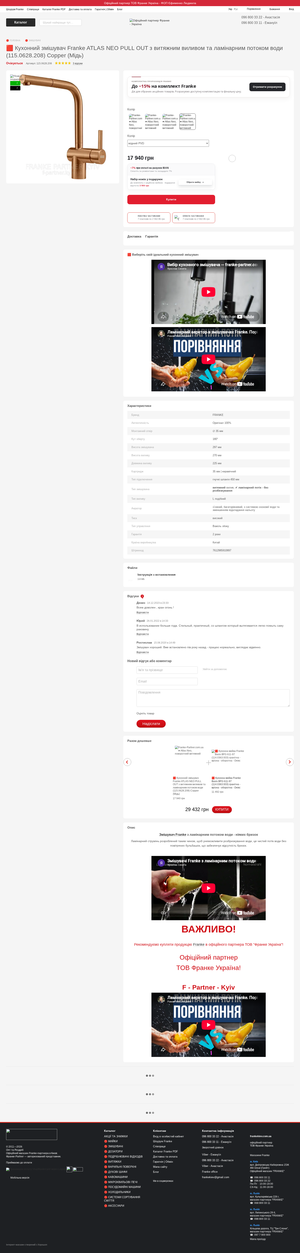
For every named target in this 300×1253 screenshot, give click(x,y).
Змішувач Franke (172, 834)
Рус (236, 9)
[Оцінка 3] (174, 713)
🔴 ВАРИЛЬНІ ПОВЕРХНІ (120, 1166)
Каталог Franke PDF (54, 9)
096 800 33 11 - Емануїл (259, 22)
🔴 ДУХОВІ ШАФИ (115, 1171)
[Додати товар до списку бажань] (232, 158)
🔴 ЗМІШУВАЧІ (113, 1146)
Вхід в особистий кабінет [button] (168, 1136)
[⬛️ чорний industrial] (135, 121)
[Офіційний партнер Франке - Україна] (31, 1134)
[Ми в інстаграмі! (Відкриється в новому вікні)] (128, 9)
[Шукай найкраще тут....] (78, 22)
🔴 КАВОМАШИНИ (116, 1177)
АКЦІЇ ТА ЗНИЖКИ (116, 1136)
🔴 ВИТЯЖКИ (112, 1161)
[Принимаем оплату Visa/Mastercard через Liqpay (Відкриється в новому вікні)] (36, 1169)
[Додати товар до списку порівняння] (220, 158)
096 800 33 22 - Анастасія (260, 17)
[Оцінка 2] (167, 713)
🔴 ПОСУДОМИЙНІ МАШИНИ (122, 1187)
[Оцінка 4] (180, 713)
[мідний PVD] (187, 121)
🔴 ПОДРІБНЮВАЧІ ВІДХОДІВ (123, 1156)
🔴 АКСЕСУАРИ (114, 1205)
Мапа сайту (160, 1166)
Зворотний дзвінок (212, 1147)
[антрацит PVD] (153, 121)
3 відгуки (78, 63)
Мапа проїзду (258, 1239)
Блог (119, 9)
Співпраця (33, 9)
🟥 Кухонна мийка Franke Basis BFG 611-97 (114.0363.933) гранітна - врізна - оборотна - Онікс (226, 782)
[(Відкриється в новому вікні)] (69, 1169)
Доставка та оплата (80, 9)
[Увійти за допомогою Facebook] (231, 669)
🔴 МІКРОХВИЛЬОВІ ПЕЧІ (121, 1182)
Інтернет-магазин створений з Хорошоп (26, 1244)
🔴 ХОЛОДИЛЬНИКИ (117, 1192)
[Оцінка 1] (161, 713)
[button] (297, 3)
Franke (198, 944)
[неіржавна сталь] (170, 121)
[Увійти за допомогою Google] (237, 669)
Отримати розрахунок (267, 87)
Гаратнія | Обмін (104, 9)
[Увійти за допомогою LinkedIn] (244, 669)
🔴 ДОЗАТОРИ (113, 1151)
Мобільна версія (19, 1177)
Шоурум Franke (15, 9)
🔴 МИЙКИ (111, 1141)
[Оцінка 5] (187, 713)
